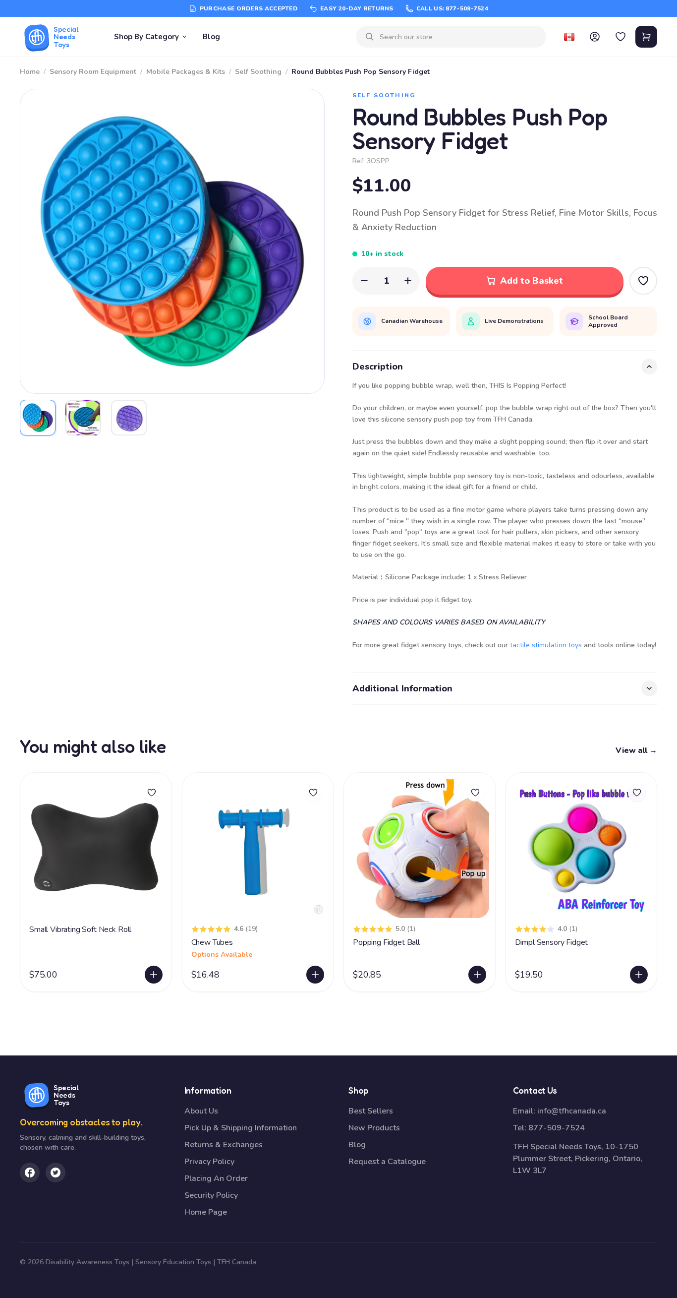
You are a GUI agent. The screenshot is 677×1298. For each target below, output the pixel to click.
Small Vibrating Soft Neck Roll (80, 929)
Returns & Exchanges (223, 1144)
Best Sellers (370, 1111)
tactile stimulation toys (547, 645)
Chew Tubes (212, 942)
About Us (201, 1111)
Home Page (205, 1212)
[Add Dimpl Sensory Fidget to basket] (639, 975)
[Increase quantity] (408, 281)
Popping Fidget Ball (386, 942)
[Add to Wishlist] (643, 281)
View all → (636, 750)
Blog (211, 37)
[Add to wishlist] (152, 793)
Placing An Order (216, 1178)
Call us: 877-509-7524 (452, 8)
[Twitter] (55, 1172)
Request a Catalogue (387, 1161)
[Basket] (646, 37)
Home (30, 71)
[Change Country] (569, 37)
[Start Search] (370, 36)
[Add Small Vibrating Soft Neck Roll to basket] (154, 975)
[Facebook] (30, 1172)
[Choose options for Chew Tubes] (315, 975)
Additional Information (402, 688)
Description (377, 366)
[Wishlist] (620, 37)
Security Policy (211, 1195)
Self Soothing (258, 71)
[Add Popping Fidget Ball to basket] (477, 975)
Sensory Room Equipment (93, 71)
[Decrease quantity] (364, 281)
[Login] (595, 37)
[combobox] (459, 37)
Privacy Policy (209, 1161)
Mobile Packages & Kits (185, 71)
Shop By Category (146, 37)
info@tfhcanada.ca (571, 1111)
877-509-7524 (556, 1127)
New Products (374, 1127)
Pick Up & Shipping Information (240, 1127)
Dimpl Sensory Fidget (551, 942)
